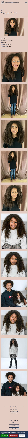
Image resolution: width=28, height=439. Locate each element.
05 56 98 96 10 (14, 413)
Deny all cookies (14, 435)
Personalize (22, 435)
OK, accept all (5, 435)
